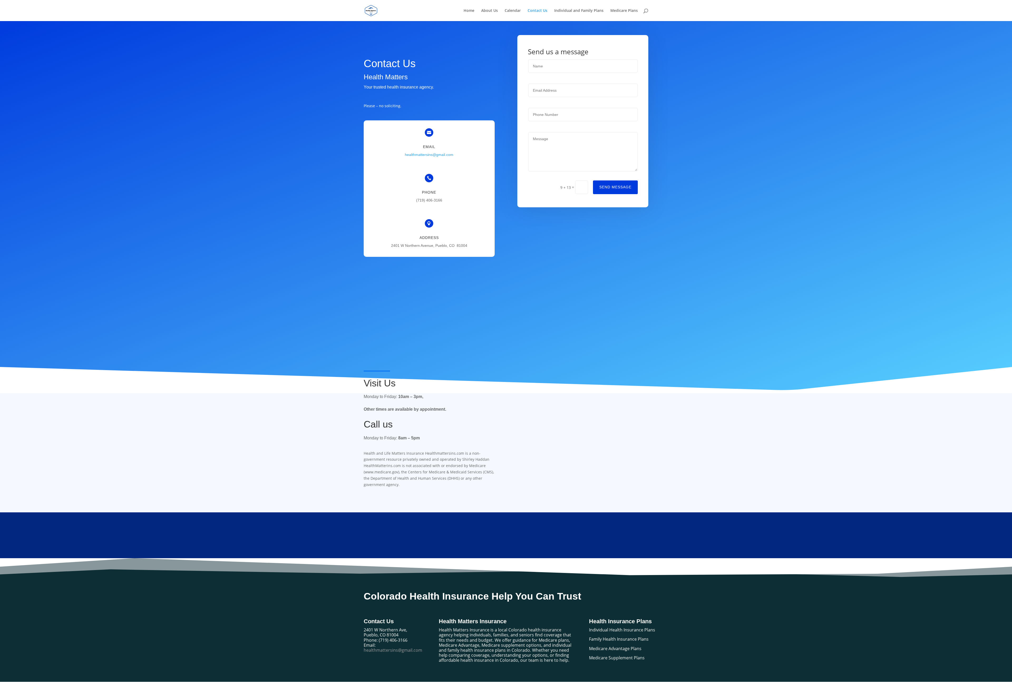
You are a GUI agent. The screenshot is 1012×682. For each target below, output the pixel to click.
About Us (489, 11)
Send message (615, 187)
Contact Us (537, 11)
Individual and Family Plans (579, 11)
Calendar (513, 11)
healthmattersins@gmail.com (429, 155)
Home (469, 11)
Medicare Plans (624, 11)
